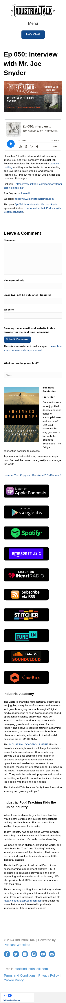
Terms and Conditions (20, 975)
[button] (33, 34)
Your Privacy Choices (21, 995)
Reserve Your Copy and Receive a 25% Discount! (32, 475)
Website (9, 309)
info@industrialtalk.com (31, 969)
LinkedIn (26, 193)
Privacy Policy (48, 975)
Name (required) (14, 280)
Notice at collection (11, 1000)
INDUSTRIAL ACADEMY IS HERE (28, 744)
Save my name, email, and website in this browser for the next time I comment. (29, 330)
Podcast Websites (17, 945)
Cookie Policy (14, 980)
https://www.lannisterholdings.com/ (34, 198)
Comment (10, 240)
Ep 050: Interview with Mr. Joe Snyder (36, 204)
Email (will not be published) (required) (28, 294)
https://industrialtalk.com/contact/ (23, 900)
